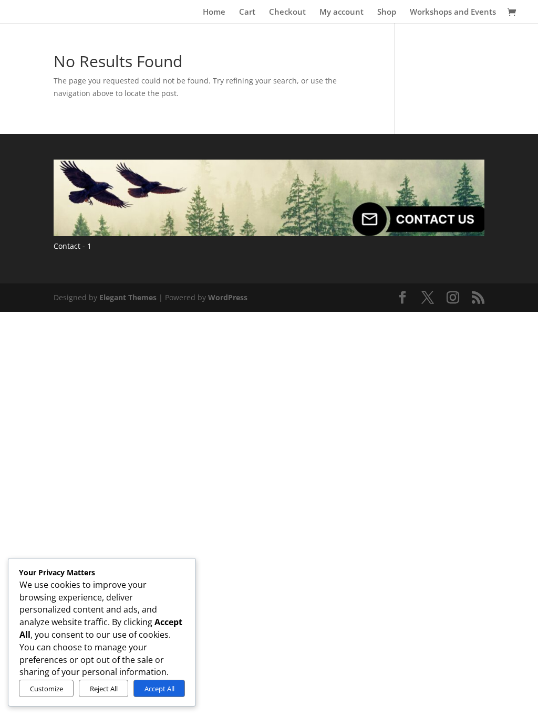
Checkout (287, 12)
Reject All (104, 688)
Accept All (159, 688)
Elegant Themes (128, 297)
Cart (247, 12)
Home (214, 12)
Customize (46, 688)
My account (341, 12)
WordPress (227, 297)
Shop (386, 12)
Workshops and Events (453, 12)
